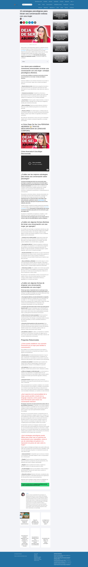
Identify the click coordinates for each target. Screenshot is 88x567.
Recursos (40, 7)
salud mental (41, 200)
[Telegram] (32, 22)
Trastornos (72, 7)
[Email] (35, 22)
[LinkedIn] (29, 22)
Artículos (50, 1)
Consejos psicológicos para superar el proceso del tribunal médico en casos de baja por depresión (62, 564)
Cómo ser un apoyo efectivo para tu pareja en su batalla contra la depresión (62, 556)
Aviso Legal (36, 553)
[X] (21, 22)
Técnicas (66, 7)
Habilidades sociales (58, 4)
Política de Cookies (37, 558)
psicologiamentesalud (18, 553)
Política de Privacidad (37, 559)
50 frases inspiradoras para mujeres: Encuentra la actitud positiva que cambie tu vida (62, 560)
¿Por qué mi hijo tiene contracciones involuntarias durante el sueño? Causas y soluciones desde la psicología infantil (62, 558)
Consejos (61, 1)
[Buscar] (31, 4)
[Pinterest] (24, 22)
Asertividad (56, 1)
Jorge (23, 18)
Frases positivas (49, 4)
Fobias (43, 4)
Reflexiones (46, 7)
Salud (58, 7)
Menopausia (66, 4)
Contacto (35, 554)
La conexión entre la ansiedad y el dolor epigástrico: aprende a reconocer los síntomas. (62, 562)
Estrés (39, 4)
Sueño (61, 7)
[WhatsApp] (26, 22)
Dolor (72, 1)
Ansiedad (45, 1)
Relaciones (52, 7)
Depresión (67, 1)
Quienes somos (36, 560)
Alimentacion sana (38, 1)
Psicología (72, 4)
